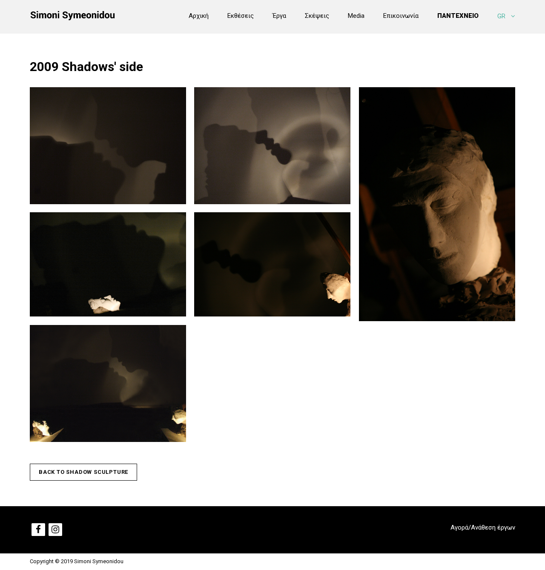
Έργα (279, 16)
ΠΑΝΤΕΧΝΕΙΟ (458, 16)
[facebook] (38, 529)
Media (356, 16)
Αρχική (199, 16)
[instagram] (55, 529)
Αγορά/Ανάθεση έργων (482, 527)
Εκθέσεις (240, 16)
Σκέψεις (317, 16)
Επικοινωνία (401, 16)
